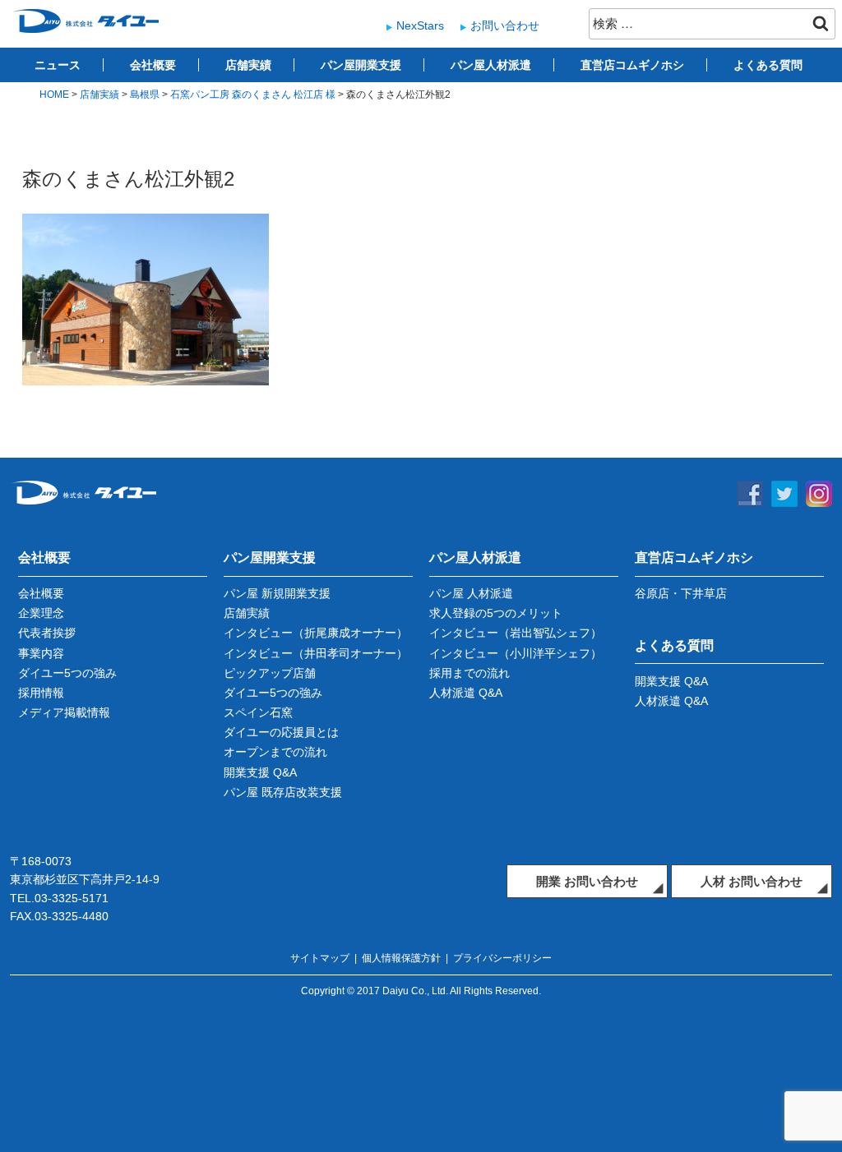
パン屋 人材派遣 (471, 593)
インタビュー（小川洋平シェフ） (515, 653)
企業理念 (41, 613)
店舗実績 (248, 64)
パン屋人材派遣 (491, 64)
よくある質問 (768, 64)
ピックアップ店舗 (270, 673)
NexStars (420, 25)
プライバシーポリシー (502, 958)
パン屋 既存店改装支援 (283, 792)
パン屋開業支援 (361, 64)
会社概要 (153, 64)
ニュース (58, 64)
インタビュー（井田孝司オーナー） (316, 653)
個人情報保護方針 (401, 958)
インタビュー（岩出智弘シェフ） (515, 632)
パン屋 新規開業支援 (277, 593)
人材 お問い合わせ (752, 881)
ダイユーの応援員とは (281, 732)
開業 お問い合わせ (587, 881)
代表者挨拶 (47, 632)
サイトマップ (319, 958)
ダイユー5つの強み (67, 673)
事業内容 (41, 653)
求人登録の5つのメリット (495, 613)
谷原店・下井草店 (681, 593)
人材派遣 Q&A (465, 692)
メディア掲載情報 (64, 712)
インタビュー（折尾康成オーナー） (316, 632)
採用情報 (41, 692)
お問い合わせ (504, 25)
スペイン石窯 (258, 712)
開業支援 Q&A (260, 772)
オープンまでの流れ (275, 751)
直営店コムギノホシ (632, 64)
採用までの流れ (469, 673)
